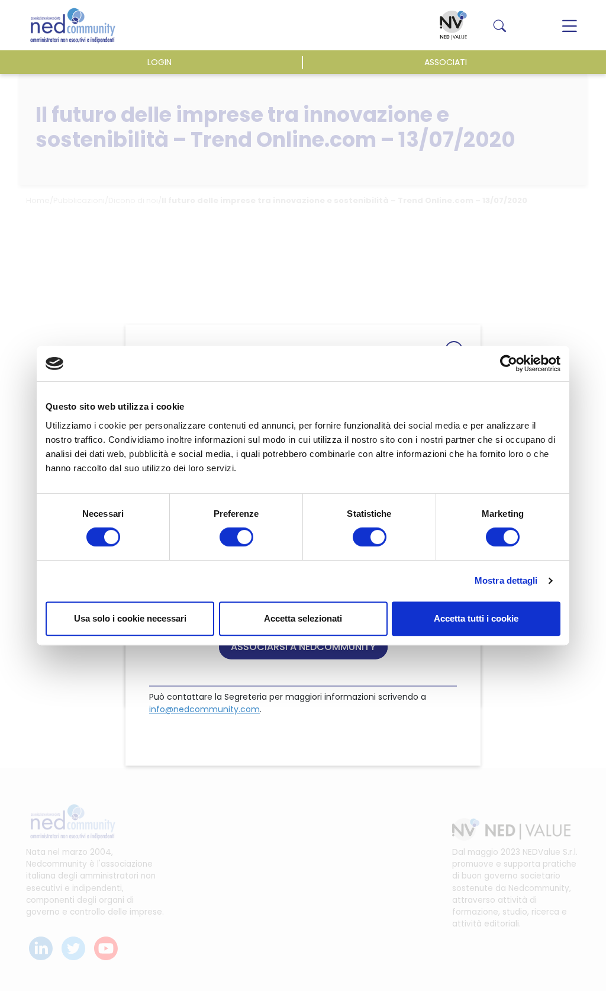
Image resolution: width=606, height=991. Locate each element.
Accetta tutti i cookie (476, 618)
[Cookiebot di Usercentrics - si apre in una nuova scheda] (508, 363)
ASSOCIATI (445, 62)
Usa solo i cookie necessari (130, 618)
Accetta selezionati (303, 618)
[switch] (236, 536)
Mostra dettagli (506, 580)
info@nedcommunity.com (204, 709)
